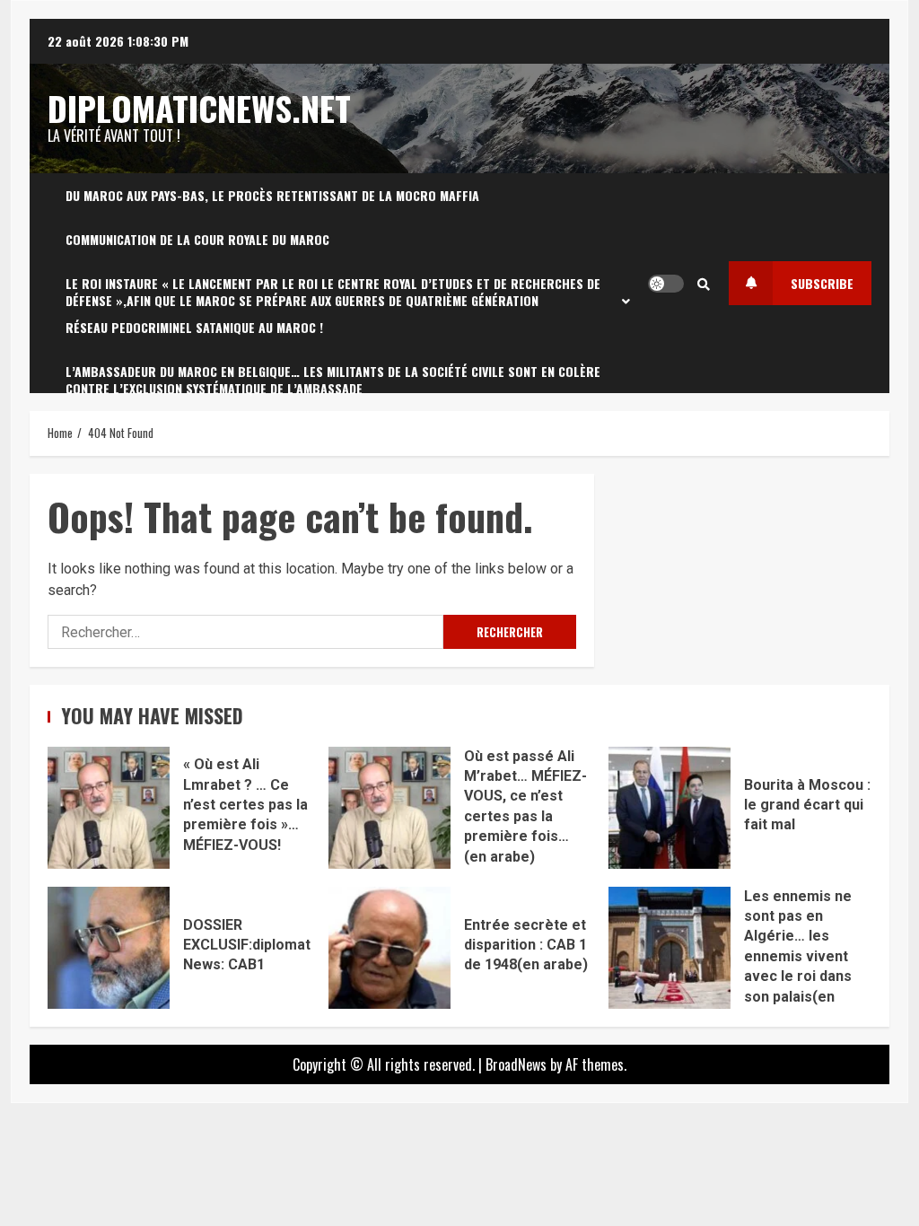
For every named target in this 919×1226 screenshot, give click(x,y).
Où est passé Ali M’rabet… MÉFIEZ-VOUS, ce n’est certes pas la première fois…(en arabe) (389, 808)
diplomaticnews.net (199, 108)
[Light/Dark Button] (666, 284)
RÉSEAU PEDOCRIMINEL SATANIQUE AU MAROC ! (194, 327)
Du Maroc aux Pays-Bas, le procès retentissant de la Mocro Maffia (272, 195)
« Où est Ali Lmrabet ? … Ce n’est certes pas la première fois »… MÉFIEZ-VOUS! (109, 808)
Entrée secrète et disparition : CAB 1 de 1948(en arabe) (389, 948)
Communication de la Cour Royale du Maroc (197, 239)
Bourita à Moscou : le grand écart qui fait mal (669, 808)
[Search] (703, 284)
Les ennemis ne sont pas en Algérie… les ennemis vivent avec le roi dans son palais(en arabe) (669, 948)
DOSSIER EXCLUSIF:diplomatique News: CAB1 (109, 948)
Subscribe (822, 283)
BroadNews (516, 1064)
